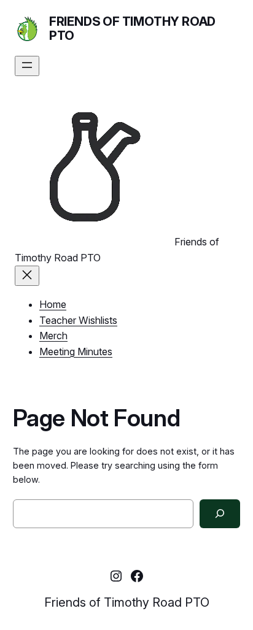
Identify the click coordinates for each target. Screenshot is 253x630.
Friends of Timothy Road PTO (132, 28)
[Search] (220, 513)
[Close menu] (27, 276)
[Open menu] (27, 66)
